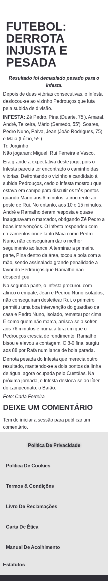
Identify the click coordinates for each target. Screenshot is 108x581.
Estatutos (14, 564)
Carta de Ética (22, 526)
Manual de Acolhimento (33, 547)
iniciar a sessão (36, 419)
